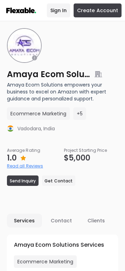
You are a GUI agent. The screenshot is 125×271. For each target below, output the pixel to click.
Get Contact (58, 181)
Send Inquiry (23, 181)
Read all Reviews (25, 166)
